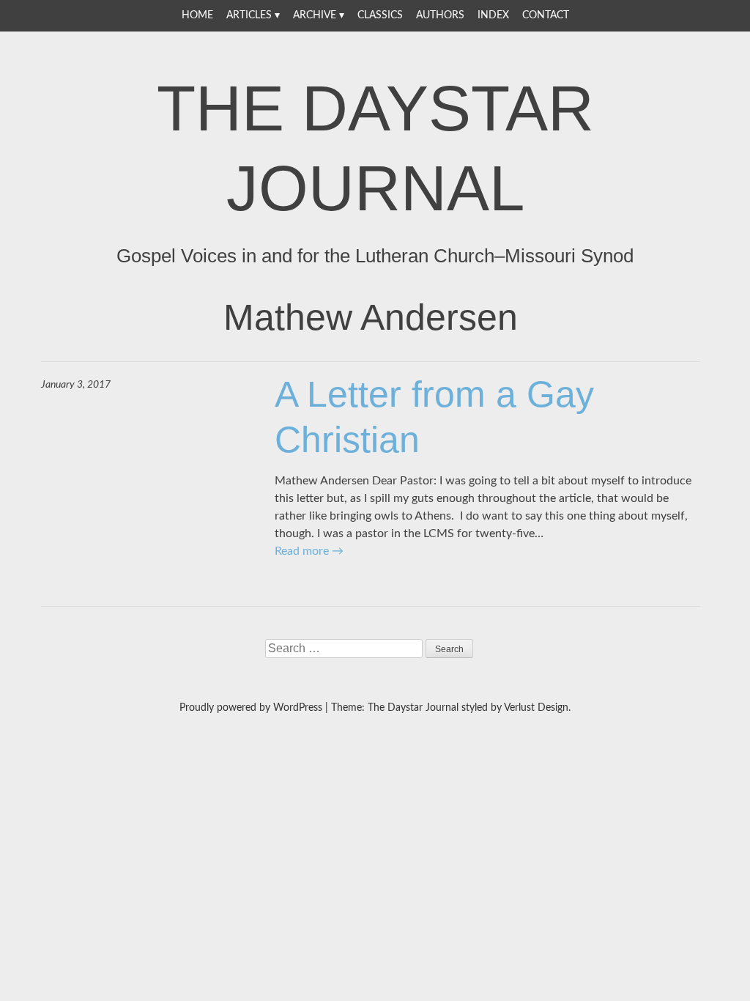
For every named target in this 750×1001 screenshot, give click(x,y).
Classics (380, 15)
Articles (249, 15)
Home (197, 15)
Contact (545, 15)
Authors (440, 15)
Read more (309, 551)
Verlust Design (536, 708)
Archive (314, 15)
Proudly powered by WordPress (250, 708)
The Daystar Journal (375, 148)
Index (493, 15)
